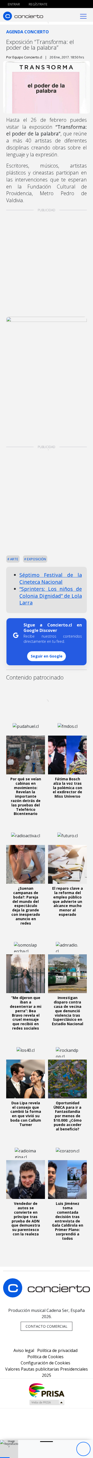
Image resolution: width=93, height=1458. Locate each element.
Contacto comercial (46, 1326)
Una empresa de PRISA (46, 1390)
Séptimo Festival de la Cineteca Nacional (50, 578)
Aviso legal (23, 1350)
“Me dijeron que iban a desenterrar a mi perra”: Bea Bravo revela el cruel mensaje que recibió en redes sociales (25, 1013)
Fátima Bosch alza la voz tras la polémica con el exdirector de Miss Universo (67, 787)
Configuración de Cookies (45, 1363)
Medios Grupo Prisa (46, 1402)
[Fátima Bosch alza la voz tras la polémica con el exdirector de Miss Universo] (67, 755)
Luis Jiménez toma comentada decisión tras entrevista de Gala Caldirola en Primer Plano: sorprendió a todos (67, 1221)
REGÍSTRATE (38, 4)
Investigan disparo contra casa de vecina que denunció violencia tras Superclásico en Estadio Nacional (67, 1010)
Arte (13, 559)
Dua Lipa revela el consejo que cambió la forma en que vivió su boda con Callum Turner (25, 1113)
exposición (36, 559)
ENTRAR (13, 4)
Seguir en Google (47, 656)
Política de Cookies (45, 1356)
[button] (5, 1457)
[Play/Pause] (83, 1449)
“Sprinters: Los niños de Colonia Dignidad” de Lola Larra (50, 595)
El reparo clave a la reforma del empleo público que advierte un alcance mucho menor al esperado (67, 901)
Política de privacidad (57, 1350)
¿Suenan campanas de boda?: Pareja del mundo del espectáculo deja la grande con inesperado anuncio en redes (25, 905)
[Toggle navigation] (83, 16)
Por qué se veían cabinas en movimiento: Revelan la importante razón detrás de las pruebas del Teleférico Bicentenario (25, 796)
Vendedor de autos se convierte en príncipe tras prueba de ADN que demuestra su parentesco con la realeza (25, 1218)
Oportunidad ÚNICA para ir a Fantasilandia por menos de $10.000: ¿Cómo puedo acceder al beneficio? (67, 1115)
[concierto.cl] (23, 16)
